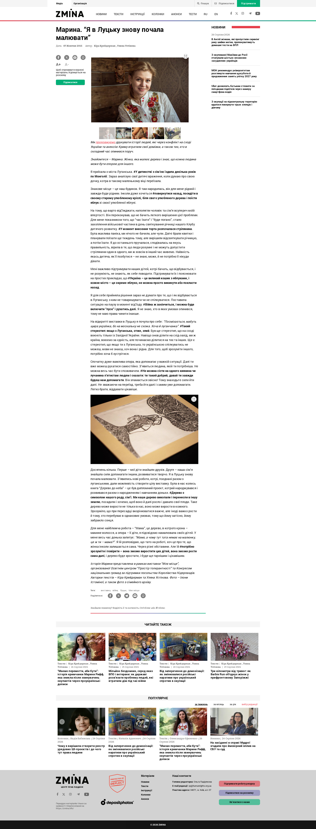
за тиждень (201, 704)
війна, (115, 590)
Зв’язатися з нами (239, 802)
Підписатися (226, 3)
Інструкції (137, 14)
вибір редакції (250, 704)
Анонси (176, 14)
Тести (193, 14)
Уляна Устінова (126, 45)
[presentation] (62, 721)
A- (67, 64)
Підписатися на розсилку (239, 792)
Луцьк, (123, 590)
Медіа (59, 3)
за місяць (218, 704)
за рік (233, 704)
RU (205, 14)
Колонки (158, 14)
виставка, (106, 590)
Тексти (118, 14)
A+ (58, 64)
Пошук (205, 3)
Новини (101, 14)
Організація (80, 3)
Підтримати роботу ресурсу (239, 783)
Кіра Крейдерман (104, 45)
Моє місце (134, 590)
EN (216, 14)
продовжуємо (105, 142)
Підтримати (248, 3)
